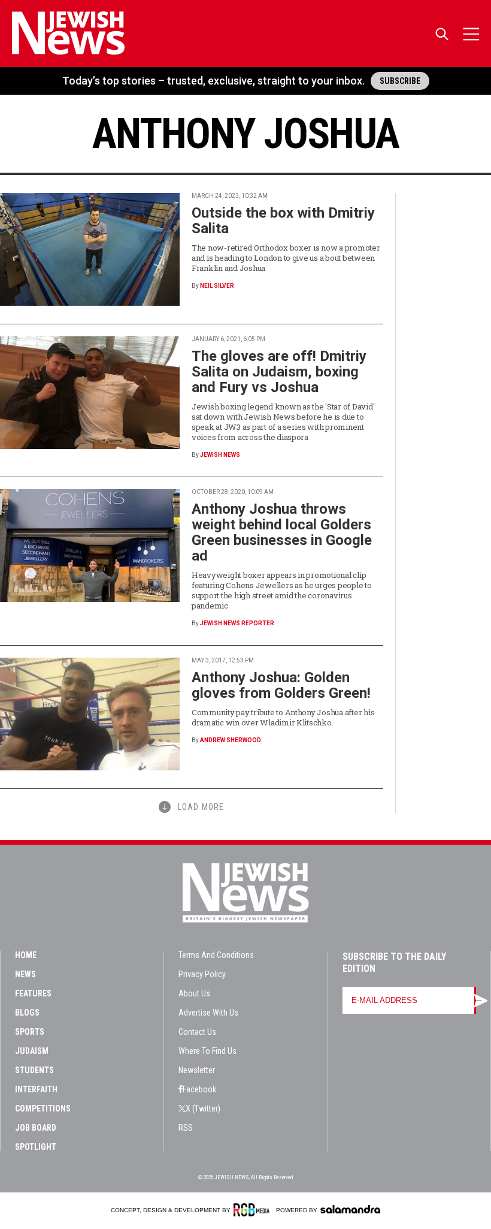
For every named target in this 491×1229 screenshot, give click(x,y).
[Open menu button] (471, 34)
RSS (185, 1127)
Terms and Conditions (216, 955)
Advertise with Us (208, 1012)
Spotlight (35, 1147)
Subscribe (400, 81)
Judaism (32, 1051)
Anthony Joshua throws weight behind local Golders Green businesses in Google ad (282, 532)
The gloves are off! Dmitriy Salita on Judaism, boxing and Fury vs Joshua (279, 372)
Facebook (199, 1089)
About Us (194, 993)
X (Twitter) (203, 1108)
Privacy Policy (202, 974)
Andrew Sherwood (230, 740)
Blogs (27, 1012)
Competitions (43, 1108)
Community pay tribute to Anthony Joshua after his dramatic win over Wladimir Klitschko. (283, 717)
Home (26, 955)
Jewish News (220, 454)
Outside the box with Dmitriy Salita (283, 220)
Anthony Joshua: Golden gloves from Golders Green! (281, 685)
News (25, 974)
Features (33, 993)
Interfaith (36, 1089)
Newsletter (196, 1070)
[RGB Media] (254, 1209)
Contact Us (197, 1032)
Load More (201, 807)
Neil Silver (217, 285)
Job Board (35, 1127)
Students (34, 1070)
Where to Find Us (207, 1051)
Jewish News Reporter (237, 623)
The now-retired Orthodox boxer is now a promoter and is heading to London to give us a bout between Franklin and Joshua (286, 257)
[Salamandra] (350, 1209)
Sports (29, 1032)
